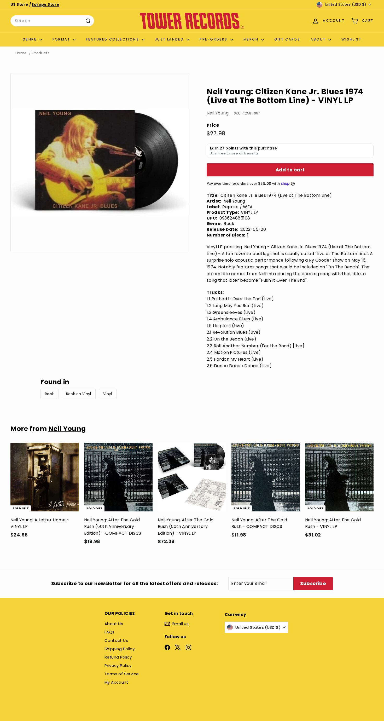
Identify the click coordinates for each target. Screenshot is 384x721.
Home (21, 53)
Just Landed (170, 39)
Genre (30, 39)
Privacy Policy (118, 665)
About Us (113, 623)
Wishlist (351, 39)
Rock (49, 393)
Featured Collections (113, 39)
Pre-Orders (214, 39)
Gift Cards (287, 39)
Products (41, 53)
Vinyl (107, 393)
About (319, 39)
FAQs (109, 632)
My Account (116, 682)
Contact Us (116, 640)
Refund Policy (118, 657)
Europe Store (45, 4)
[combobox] (52, 21)
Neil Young (218, 113)
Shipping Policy (119, 648)
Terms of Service (121, 674)
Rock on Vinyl (78, 393)
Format (62, 39)
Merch (251, 39)
